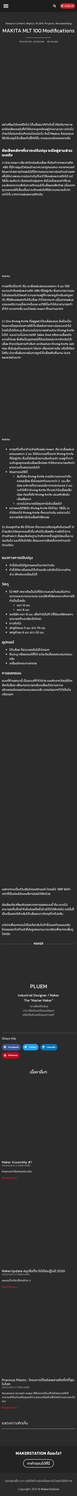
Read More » (10, 1178)
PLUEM (38, 986)
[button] (6, 6)
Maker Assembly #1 (17, 1162)
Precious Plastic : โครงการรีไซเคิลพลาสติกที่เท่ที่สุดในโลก (38, 1382)
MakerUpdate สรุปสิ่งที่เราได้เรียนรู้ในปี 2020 (33, 1270)
